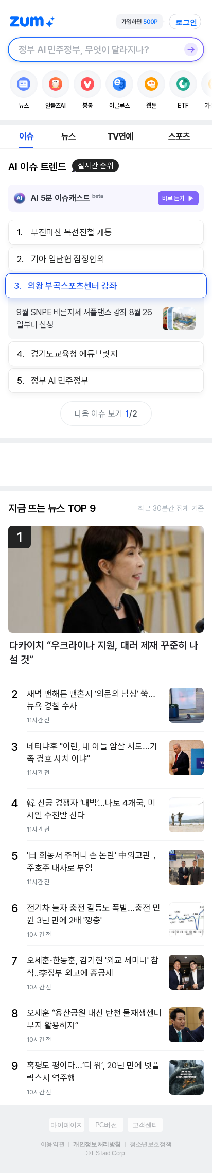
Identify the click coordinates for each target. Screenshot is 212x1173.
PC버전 (106, 1125)
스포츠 (179, 136)
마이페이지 (66, 1125)
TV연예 (120, 136)
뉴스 (68, 136)
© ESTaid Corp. (106, 1153)
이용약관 (52, 1144)
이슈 (26, 136)
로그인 (186, 22)
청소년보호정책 (150, 1144)
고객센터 (145, 1125)
